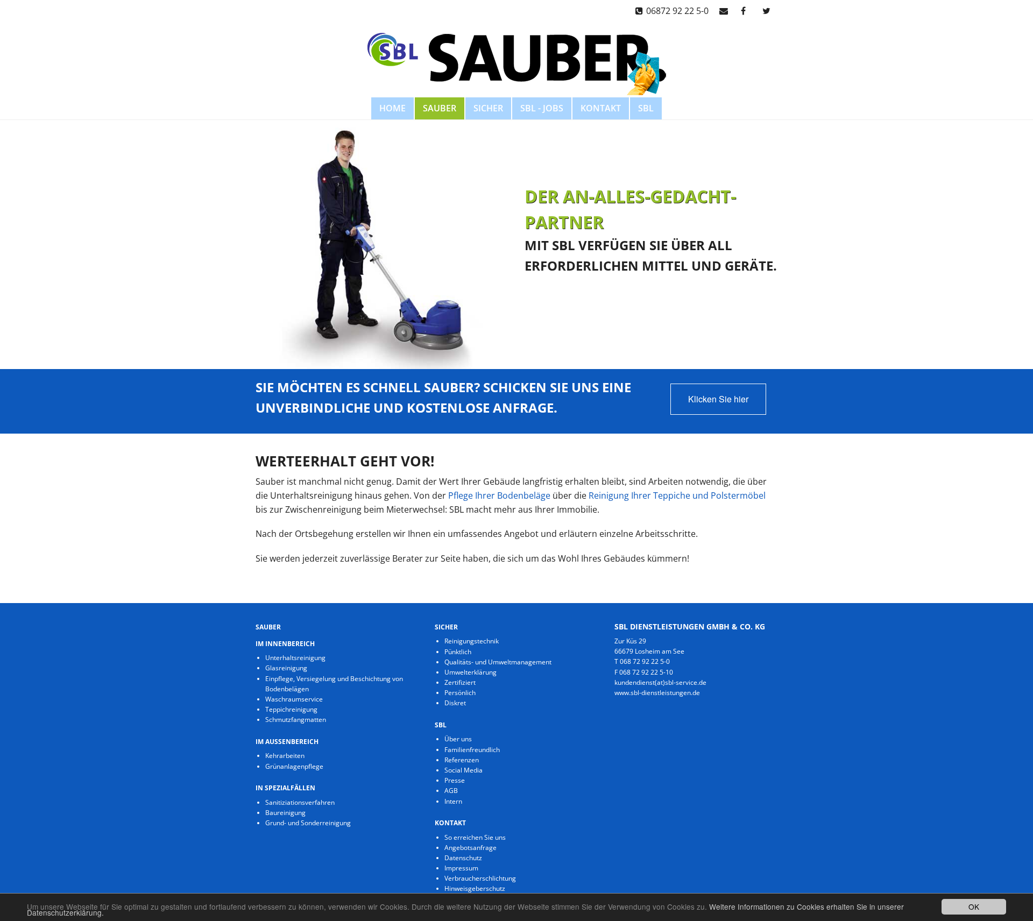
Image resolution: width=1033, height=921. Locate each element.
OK (973, 906)
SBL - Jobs (541, 108)
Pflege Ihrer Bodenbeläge (499, 495)
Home (392, 108)
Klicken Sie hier (718, 399)
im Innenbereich (285, 643)
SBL (646, 108)
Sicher (488, 108)
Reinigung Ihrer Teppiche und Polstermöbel (677, 495)
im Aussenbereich (287, 741)
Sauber (439, 108)
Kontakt (601, 108)
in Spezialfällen (285, 787)
